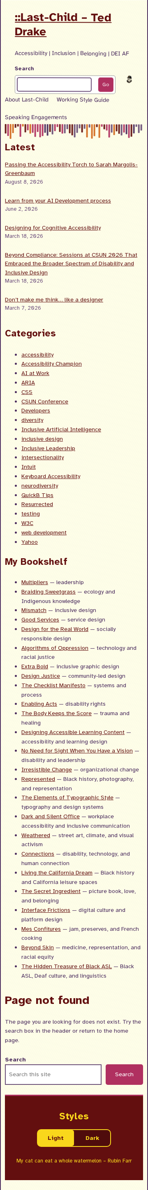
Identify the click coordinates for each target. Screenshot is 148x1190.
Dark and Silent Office (50, 816)
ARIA (28, 382)
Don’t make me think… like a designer (54, 299)
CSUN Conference (44, 401)
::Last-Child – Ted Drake (63, 24)
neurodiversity (39, 485)
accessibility (37, 354)
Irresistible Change (46, 769)
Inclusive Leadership (48, 448)
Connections (37, 853)
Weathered (35, 835)
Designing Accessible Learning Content (73, 732)
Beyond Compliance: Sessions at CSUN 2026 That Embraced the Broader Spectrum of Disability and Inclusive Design (71, 263)
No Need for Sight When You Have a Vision (77, 750)
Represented (38, 779)
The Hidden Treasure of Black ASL (66, 966)
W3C (27, 523)
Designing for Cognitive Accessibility (53, 227)
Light (56, 1138)
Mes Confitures (41, 928)
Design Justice (40, 675)
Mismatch (33, 610)
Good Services (40, 619)
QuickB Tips (37, 495)
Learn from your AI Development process (58, 200)
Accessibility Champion (51, 363)
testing (30, 513)
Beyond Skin (37, 947)
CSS (26, 392)
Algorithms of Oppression (54, 647)
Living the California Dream (56, 872)
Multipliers (34, 582)
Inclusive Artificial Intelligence (61, 429)
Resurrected (37, 504)
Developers (35, 410)
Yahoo (29, 542)
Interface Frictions (45, 910)
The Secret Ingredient (51, 891)
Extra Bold (34, 666)
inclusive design (42, 438)
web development (44, 532)
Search (24, 68)
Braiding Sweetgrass (48, 591)
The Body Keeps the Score (56, 713)
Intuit (28, 466)
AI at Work (35, 373)
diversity (32, 420)
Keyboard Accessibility (50, 476)
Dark (92, 1138)
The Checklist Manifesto (53, 685)
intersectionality (42, 457)
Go (105, 84)
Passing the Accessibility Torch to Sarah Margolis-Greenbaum (71, 169)
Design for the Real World (54, 629)
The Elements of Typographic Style (67, 797)
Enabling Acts (39, 703)
